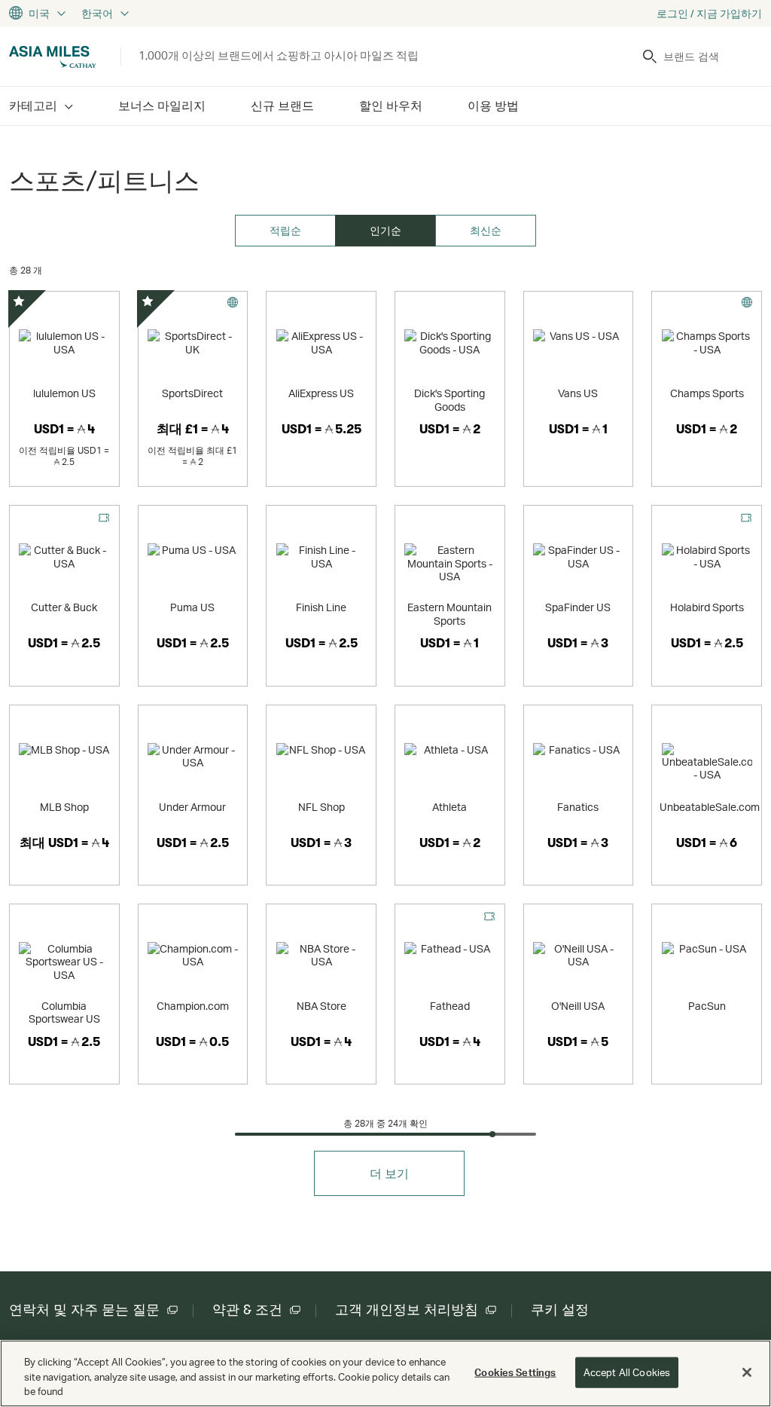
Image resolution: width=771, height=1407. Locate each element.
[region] (385, 1373)
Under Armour (192, 806)
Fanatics (578, 806)
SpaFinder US (578, 607)
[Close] (746, 1372)
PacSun (707, 1005)
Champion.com (193, 1005)
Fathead (450, 1005)
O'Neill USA (578, 1005)
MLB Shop (64, 806)
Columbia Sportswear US (64, 1012)
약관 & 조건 (247, 1309)
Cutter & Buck (64, 607)
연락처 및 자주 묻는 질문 (84, 1309)
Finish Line (321, 607)
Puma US (192, 607)
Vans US (578, 393)
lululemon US (64, 393)
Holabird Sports (707, 607)
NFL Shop (321, 806)
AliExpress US (321, 393)
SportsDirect (192, 393)
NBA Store (321, 1005)
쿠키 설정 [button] (560, 1309)
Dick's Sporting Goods (449, 400)
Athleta (449, 806)
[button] (389, 1173)
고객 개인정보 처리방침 (406, 1309)
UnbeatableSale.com (710, 806)
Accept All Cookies (627, 1372)
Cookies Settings (515, 1372)
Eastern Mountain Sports (449, 614)
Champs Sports (707, 393)
